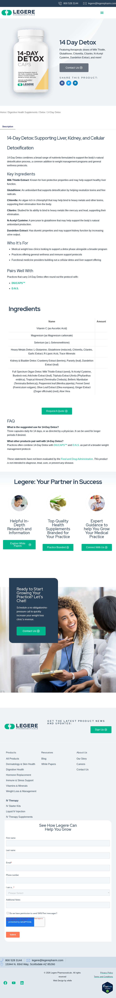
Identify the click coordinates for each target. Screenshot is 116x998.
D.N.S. (76, 445)
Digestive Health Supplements (23, 112)
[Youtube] (13, 983)
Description (7, 126)
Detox (42, 112)
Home (3, 112)
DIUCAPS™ (18, 283)
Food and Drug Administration (77, 459)
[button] (101, 12)
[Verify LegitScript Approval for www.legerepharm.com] (107, 993)
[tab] (7, 126)
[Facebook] (5, 983)
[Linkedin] (22, 983)
